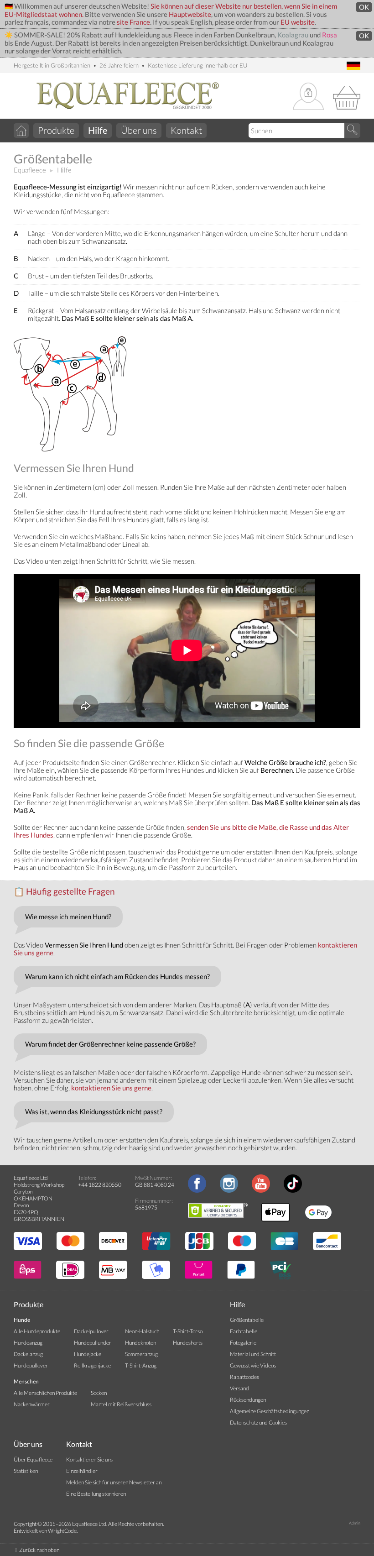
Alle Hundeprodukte (37, 1331)
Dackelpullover (91, 1331)
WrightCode (62, 1530)
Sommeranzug (141, 1354)
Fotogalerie (243, 1342)
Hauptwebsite (190, 14)
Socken (99, 1392)
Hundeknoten (140, 1342)
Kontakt (186, 130)
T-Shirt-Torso (188, 1331)
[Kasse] (346, 96)
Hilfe (64, 170)
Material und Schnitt (253, 1354)
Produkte (56, 130)
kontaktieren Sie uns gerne (111, 1088)
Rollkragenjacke (92, 1365)
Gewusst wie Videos (253, 1365)
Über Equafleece (33, 1459)
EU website (297, 22)
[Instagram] (229, 1190)
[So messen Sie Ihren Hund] (71, 449)
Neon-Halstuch (142, 1331)
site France (133, 22)
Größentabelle (247, 1319)
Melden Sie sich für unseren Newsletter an (113, 1482)
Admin (354, 1522)
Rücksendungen (248, 1399)
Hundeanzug (28, 1342)
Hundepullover (31, 1365)
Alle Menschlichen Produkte (45, 1392)
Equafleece (30, 170)
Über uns (139, 130)
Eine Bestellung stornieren (96, 1493)
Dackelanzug (28, 1354)
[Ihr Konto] (308, 97)
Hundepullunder (92, 1342)
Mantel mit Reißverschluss (121, 1404)
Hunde (22, 1319)
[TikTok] (293, 1190)
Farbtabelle (243, 1331)
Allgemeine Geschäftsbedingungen (269, 1411)
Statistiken (26, 1470)
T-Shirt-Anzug (140, 1365)
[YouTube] (261, 1190)
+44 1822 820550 (99, 1184)
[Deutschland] (353, 66)
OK (364, 7)
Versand (239, 1388)
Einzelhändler (82, 1470)
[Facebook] (197, 1190)
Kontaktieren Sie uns (89, 1459)
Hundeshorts (188, 1342)
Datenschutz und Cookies (258, 1422)
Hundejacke (87, 1354)
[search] (352, 130)
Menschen (26, 1381)
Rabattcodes (244, 1376)
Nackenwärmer (32, 1404)
